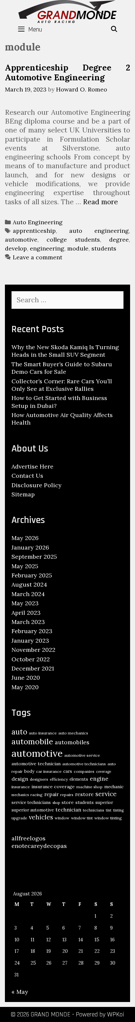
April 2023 (26, 612)
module (77, 248)
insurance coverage (53, 787)
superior (104, 802)
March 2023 (28, 622)
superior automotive (32, 810)
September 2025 (34, 556)
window (62, 817)
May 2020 (25, 687)
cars (67, 771)
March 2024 (28, 594)
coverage (103, 771)
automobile (32, 741)
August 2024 (29, 584)
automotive (21, 239)
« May (19, 991)
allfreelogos (28, 838)
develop (16, 248)
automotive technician (36, 764)
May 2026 (25, 538)
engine (99, 778)
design (19, 778)
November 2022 (33, 649)
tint (108, 810)
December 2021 (32, 668)
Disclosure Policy (36, 485)
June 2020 (25, 677)
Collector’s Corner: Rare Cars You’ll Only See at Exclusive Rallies (61, 384)
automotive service (82, 755)
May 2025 (24, 566)
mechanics (20, 794)
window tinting (108, 817)
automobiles (72, 742)
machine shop (89, 786)
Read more (100, 201)
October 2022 (30, 659)
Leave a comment (37, 257)
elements (78, 779)
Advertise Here (32, 466)
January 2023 (30, 640)
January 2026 (30, 547)
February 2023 (31, 631)
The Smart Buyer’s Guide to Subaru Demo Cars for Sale (61, 367)
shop (56, 802)
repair (51, 794)
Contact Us (27, 475)
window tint (82, 817)
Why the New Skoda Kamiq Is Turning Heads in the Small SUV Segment (65, 350)
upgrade (19, 817)
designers (39, 779)
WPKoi (115, 1014)
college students (73, 239)
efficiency (59, 779)
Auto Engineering (38, 222)
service (106, 794)
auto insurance (43, 733)
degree (119, 239)
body (29, 771)
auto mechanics (73, 733)
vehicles (41, 817)
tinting (118, 810)
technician (68, 809)
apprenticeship (34, 230)
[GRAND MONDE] (67, 10)
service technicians (31, 802)
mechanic (114, 787)
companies (84, 771)
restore (84, 794)
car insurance (49, 771)
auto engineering (99, 230)
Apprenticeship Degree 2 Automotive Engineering (67, 72)
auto (19, 731)
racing (36, 794)
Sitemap (23, 494)
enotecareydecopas (39, 846)
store (68, 802)
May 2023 (25, 603)
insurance (20, 786)
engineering (47, 248)
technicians (93, 810)
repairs (66, 794)
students (103, 248)
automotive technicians (84, 763)
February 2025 (31, 575)
